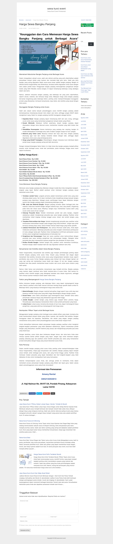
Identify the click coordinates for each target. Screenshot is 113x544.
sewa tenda (84, 265)
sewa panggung (85, 251)
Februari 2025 (84, 176)
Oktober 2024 (84, 189)
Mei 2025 (83, 165)
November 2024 (85, 186)
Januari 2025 (84, 179)
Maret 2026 (84, 135)
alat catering (84, 231)
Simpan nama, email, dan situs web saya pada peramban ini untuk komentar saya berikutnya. (46, 525)
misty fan (83, 238)
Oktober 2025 (84, 148)
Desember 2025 (85, 141)
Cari (82, 41)
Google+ (47, 393)
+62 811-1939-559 (86, 20)
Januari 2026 (84, 138)
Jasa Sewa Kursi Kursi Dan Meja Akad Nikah (34, 473)
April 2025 (83, 169)
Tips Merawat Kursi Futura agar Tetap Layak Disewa (86, 90)
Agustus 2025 (84, 155)
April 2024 (83, 206)
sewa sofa (83, 258)
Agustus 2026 (84, 117)
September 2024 (85, 193)
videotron (83, 268)
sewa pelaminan (85, 255)
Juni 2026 (83, 124)
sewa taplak (84, 262)
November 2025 (85, 145)
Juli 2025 (83, 158)
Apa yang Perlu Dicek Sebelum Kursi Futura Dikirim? (86, 82)
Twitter (40, 393)
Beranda (21, 20)
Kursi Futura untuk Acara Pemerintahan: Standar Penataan (86, 59)
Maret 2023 (84, 217)
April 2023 (83, 213)
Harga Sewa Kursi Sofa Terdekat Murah (47, 454)
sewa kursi (28, 20)
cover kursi (84, 234)
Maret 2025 (84, 172)
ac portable (84, 227)
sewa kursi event (56, 8)
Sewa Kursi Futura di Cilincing (29, 421)
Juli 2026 (83, 121)
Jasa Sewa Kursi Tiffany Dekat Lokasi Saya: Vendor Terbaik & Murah (43, 404)
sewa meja (84, 248)
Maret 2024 (84, 210)
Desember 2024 (85, 182)
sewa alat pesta (85, 241)
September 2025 (85, 152)
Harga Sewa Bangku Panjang (50, 279)
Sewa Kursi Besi (24, 437)
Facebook (32, 393)
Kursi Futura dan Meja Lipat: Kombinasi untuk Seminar (87, 75)
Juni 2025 (83, 162)
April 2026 (83, 131)
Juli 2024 (83, 196)
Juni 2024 (83, 200)
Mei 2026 (83, 128)
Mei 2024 (83, 203)
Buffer (52, 393)
